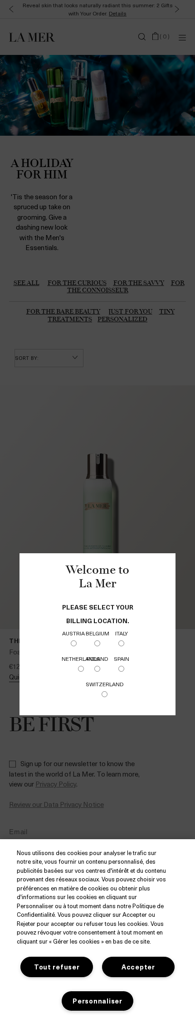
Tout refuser (57, 967)
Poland (97, 658)
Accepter (138, 967)
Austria (73, 633)
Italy (121, 633)
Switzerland (104, 684)
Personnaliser (97, 1001)
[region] (97, 931)
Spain (121, 658)
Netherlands (81, 658)
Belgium (97, 633)
